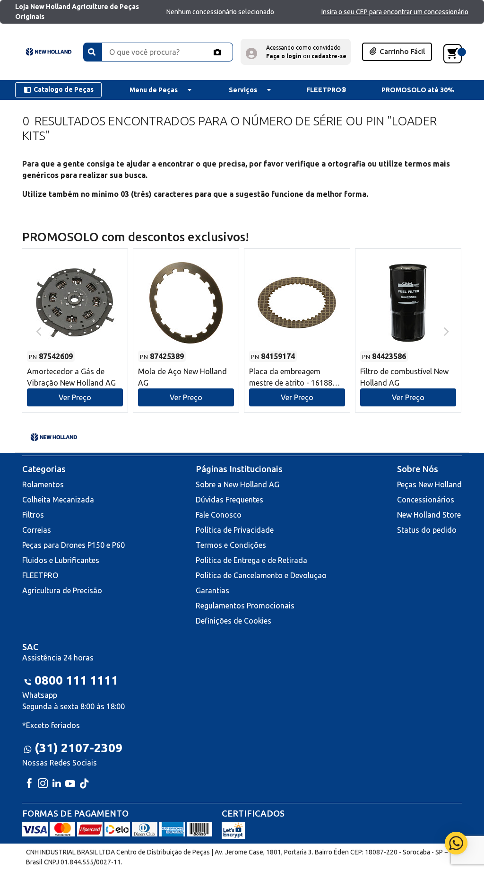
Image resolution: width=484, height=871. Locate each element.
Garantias (212, 590)
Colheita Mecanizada (58, 499)
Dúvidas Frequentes (229, 499)
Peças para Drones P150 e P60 (73, 545)
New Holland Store (429, 514)
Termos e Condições (231, 545)
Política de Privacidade (235, 530)
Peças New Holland (429, 484)
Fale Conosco (219, 514)
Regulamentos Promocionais (245, 605)
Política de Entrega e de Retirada (251, 560)
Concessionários (425, 499)
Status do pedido (427, 530)
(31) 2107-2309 (78, 748)
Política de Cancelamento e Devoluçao (261, 575)
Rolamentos (43, 484)
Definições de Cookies (233, 620)
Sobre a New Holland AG (237, 484)
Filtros (33, 514)
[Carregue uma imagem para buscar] (217, 52)
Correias (36, 530)
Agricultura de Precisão (62, 590)
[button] (296, 52)
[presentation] (37, 330)
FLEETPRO (40, 575)
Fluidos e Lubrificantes (60, 560)
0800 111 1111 (76, 680)
